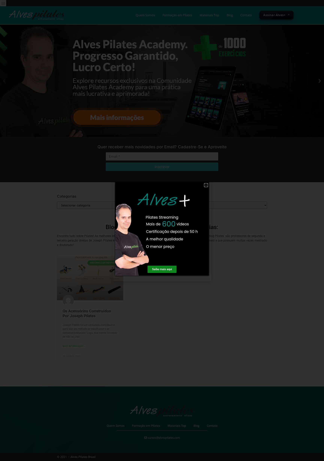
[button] (206, 185)
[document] (162, 230)
